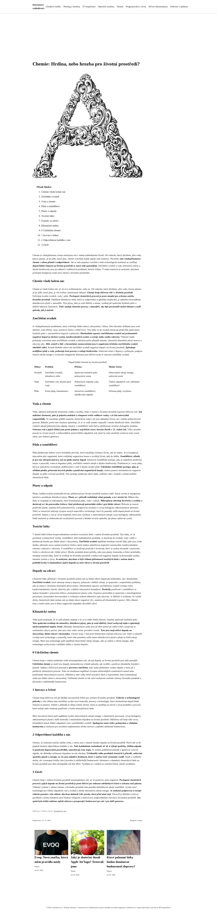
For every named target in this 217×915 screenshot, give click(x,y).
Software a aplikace (179, 6)
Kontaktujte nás (60, 811)
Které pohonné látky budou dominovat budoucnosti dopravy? (121, 862)
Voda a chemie (48, 201)
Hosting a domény (71, 6)
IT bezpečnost (89, 6)
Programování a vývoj (136, 6)
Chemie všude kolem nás (53, 191)
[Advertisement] (108, 32)
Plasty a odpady (49, 211)
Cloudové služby (53, 6)
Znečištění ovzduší (50, 196)
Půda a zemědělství (50, 206)
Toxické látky (48, 216)
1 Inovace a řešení (50, 235)
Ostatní (120, 6)
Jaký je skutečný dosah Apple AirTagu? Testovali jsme (87, 862)
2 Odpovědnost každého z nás (55, 240)
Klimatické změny (50, 225)
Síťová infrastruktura (158, 6)
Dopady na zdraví (50, 220)
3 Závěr (45, 245)
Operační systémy (106, 6)
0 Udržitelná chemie (51, 230)
